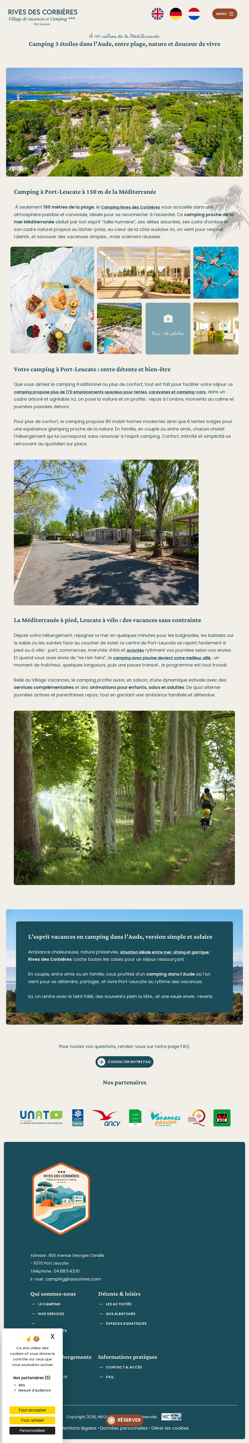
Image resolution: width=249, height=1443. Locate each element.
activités (135, 650)
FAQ (110, 1377)
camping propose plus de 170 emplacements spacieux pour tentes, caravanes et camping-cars (109, 392)
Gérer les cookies (170, 1428)
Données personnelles (124, 1428)
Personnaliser (32, 1430)
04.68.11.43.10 (67, 1271)
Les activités (119, 1304)
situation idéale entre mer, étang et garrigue (165, 952)
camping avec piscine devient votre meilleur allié (162, 658)
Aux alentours (121, 1313)
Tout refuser (32, 1420)
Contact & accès (124, 1367)
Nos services (51, 1313)
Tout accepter (32, 1410)
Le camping (49, 1304)
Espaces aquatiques (126, 1323)
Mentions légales (78, 1428)
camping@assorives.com (73, 1279)
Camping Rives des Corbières (130, 207)
